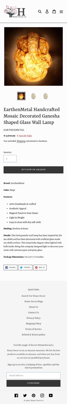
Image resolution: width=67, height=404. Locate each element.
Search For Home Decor (33, 296)
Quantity (7, 152)
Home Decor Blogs (33, 301)
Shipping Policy (33, 323)
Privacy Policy (33, 318)
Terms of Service (33, 329)
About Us (33, 307)
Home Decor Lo (37, 401)
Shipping (21, 141)
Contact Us (33, 312)
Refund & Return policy (33, 334)
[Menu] (61, 11)
